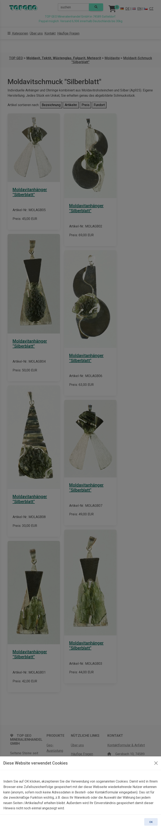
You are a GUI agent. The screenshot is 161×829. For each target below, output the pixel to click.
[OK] (156, 763)
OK (151, 822)
